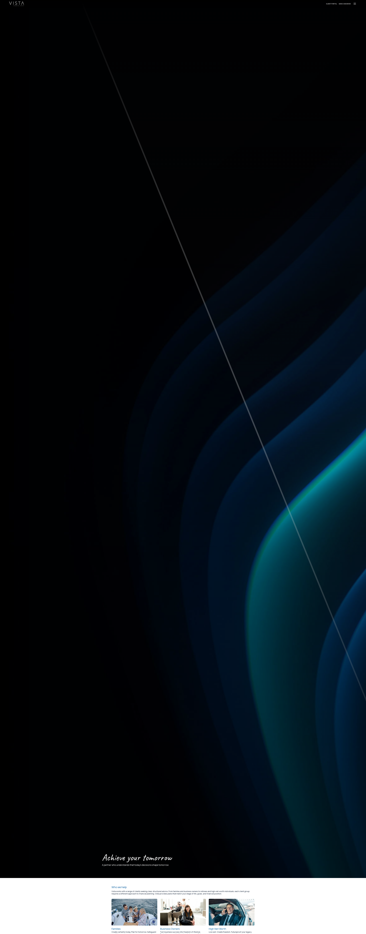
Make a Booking (345, 4)
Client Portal (331, 4)
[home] (16, 4)
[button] (355, 4)
